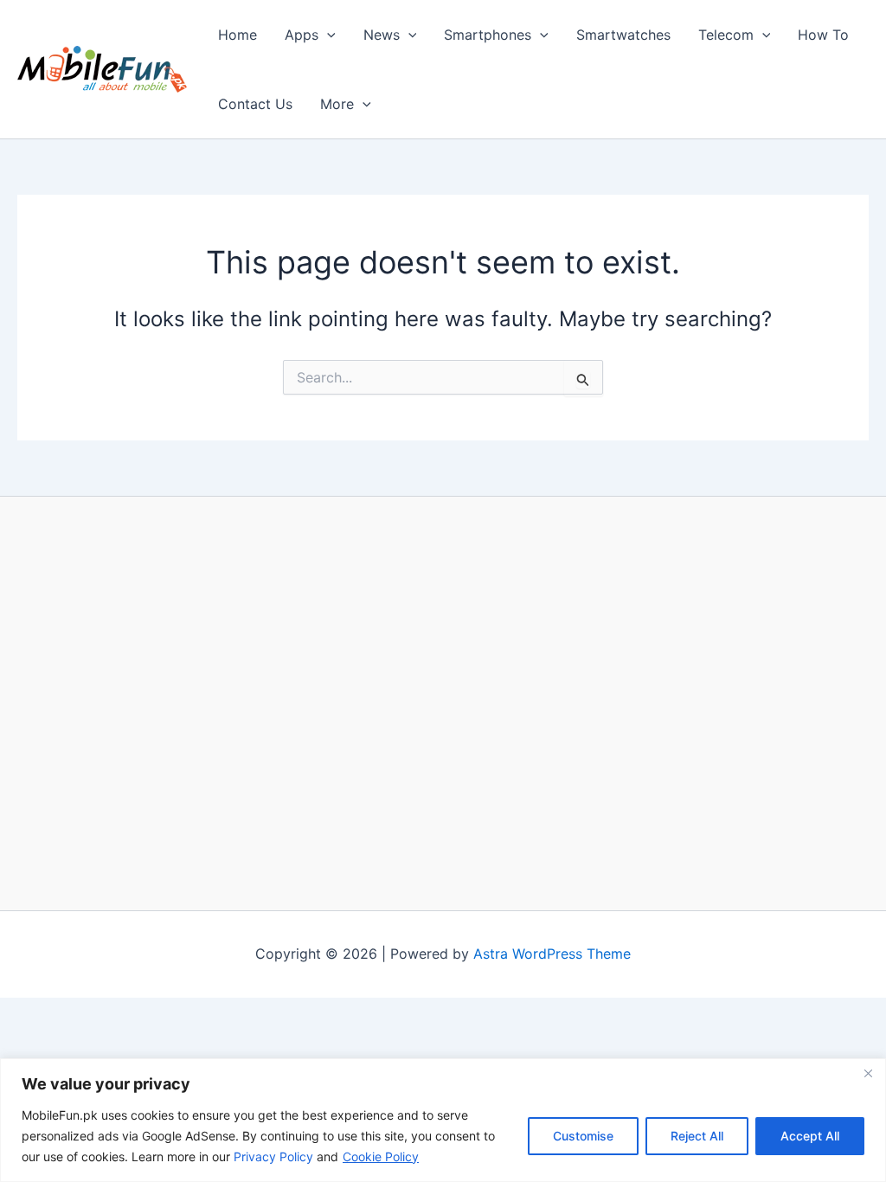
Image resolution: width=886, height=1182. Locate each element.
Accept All (809, 1135)
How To (823, 34)
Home (237, 34)
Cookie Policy (381, 1156)
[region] (443, 1120)
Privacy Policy (273, 1156)
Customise (583, 1135)
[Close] (867, 1073)
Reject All (697, 1135)
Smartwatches (623, 34)
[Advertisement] (443, 702)
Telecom (726, 34)
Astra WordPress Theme (552, 953)
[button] (327, 34)
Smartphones (487, 34)
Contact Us (255, 103)
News (381, 34)
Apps (301, 34)
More (337, 103)
